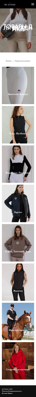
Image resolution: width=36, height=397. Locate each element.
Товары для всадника (22, 294)
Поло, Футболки (18, 366)
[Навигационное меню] (32, 4)
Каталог (9, 294)
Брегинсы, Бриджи (18, 326)
